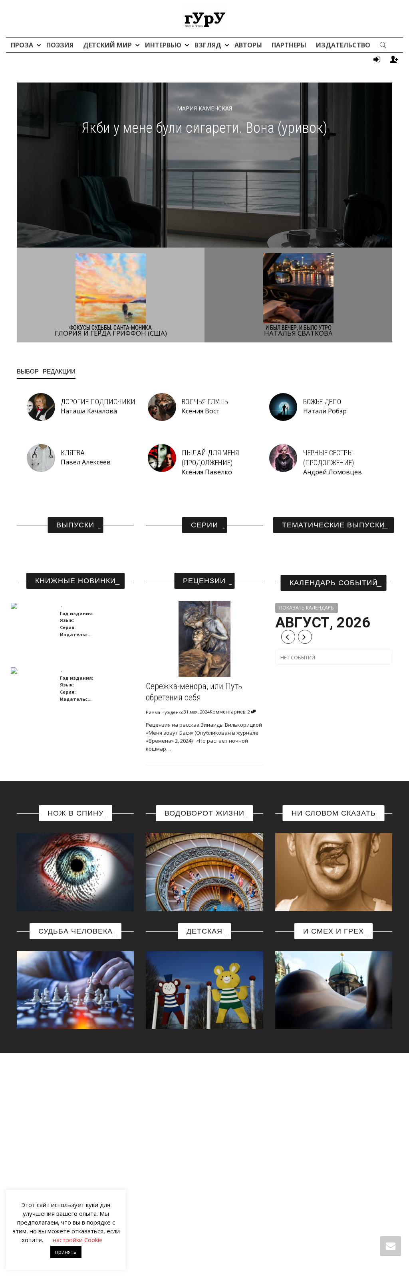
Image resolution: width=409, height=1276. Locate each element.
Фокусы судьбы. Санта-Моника (110, 327)
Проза (23, 45)
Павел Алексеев (86, 462)
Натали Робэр (325, 411)
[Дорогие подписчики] (41, 406)
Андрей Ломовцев (332, 472)
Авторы (248, 45)
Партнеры (289, 45)
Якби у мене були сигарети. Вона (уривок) (204, 128)
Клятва (73, 452)
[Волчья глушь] (162, 406)
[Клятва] (41, 457)
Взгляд (209, 45)
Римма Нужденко (165, 712)
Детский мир (108, 45)
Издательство (343, 45)
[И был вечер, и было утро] (298, 287)
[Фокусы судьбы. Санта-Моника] (110, 287)
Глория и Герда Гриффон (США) (111, 333)
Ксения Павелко (207, 472)
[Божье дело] (283, 406)
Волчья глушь (205, 401)
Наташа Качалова (89, 411)
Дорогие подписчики (98, 401)
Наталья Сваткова (298, 333)
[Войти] (377, 59)
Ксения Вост (201, 411)
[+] (32, 605)
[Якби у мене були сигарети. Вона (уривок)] (204, 164)
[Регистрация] (394, 59)
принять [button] (66, 1251)
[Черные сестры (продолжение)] (283, 457)
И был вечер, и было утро (299, 327)
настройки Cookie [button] (78, 1240)
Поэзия (59, 45)
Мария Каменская (204, 108)
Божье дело (322, 401)
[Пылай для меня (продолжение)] (162, 457)
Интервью (164, 45)
